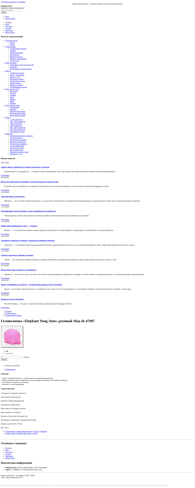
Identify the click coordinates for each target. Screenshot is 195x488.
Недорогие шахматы (18, 142)
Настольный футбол (18, 113)
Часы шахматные (16, 150)
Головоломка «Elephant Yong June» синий (21, 433)
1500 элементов (16, 126)
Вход (7, 16)
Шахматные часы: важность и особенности (18, 270)
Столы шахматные (17, 146)
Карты (12, 43)
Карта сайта (10, 32)
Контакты (9, 30)
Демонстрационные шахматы (21, 136)
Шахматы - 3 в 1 (16, 154)
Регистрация (10, 18)
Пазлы (7, 117)
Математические (16, 57)
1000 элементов (16, 124)
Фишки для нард (16, 85)
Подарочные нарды (17, 81)
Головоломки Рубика (18, 49)
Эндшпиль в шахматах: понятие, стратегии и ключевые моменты (28, 240)
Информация (10, 369)
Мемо (12, 101)
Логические (14, 55)
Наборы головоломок (18, 59)
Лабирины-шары (16, 53)
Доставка (9, 26)
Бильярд (13, 109)
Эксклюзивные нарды (18, 87)
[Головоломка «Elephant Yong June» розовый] (12, 347)
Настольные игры (12, 89)
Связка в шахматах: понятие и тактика (17, 255)
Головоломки (10, 47)
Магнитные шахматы (18, 140)
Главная (8, 22)
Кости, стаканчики (17, 75)
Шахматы (9, 134)
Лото (12, 97)
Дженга (13, 93)
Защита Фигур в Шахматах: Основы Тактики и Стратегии (25, 167)
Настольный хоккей (17, 115)
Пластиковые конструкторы (20, 69)
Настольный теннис (17, 111)
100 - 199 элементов (17, 122)
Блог (7, 24)
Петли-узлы (14, 61)
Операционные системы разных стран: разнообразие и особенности (28, 211)
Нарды (8, 71)
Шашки (13, 103)
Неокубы (13, 67)
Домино (13, 95)
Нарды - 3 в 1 (15, 77)
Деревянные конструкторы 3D (21, 65)
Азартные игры (11, 41)
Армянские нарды (17, 73)
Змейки (13, 51)
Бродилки (13, 91)
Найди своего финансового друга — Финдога (19, 226)
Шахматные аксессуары (19, 152)
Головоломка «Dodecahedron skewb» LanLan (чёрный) (26, 431)
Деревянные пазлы (17, 132)
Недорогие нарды (17, 79)
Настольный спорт (12, 105)
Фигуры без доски (17, 148)
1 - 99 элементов (16, 120)
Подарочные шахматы (18, 144)
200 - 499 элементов (17, 128)
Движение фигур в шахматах (13, 196)
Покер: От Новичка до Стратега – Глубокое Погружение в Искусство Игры (31, 285)
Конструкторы (11, 63)
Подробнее (5, 175)
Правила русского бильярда (12, 299)
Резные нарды (15, 83)
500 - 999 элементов (17, 130)
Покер (12, 45)
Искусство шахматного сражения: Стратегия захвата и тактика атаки (29, 182)
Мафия (12, 99)
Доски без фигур (16, 138)
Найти (4, 12)
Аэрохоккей (14, 107)
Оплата (8, 28)
